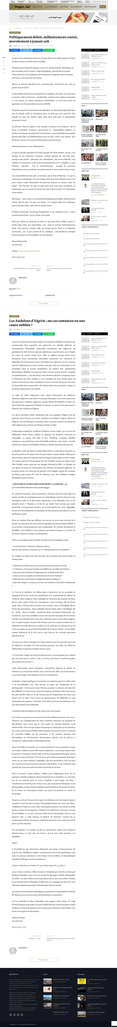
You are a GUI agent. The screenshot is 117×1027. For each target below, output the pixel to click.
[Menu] (12, 6)
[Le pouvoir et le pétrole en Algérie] (82, 1014)
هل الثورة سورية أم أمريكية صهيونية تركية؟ (91, 233)
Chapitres (97, 50)
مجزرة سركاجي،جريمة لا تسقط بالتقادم (99, 200)
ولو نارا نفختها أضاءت (50, 295)
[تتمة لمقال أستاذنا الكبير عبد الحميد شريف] (85, 218)
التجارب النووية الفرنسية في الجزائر (86, 149)
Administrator (17, 45)
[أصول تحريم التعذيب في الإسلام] (85, 73)
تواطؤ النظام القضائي (95, 87)
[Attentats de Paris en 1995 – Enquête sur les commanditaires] (87, 113)
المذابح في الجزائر (99, 119)
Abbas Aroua (91, 983)
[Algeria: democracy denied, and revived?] (82, 989)
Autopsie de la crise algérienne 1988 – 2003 (62, 988)
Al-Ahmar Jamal (14, 316)
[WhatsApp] (4, 73)
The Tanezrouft (31, 2)
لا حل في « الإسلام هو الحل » (16, 295)
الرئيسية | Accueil (37, 6)
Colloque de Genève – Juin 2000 (61, 996)
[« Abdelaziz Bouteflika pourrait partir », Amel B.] (82, 1006)
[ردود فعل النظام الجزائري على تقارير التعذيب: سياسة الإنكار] (85, 56)
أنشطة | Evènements (90, 6)
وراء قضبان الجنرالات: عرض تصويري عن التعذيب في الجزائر (99, 63)
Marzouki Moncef (15, 32)
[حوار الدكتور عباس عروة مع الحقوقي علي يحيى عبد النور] (102, 157)
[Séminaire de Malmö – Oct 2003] (47, 981)
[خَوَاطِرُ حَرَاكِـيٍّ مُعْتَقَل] (85, 177)
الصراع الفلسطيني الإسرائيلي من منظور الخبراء (101, 149)
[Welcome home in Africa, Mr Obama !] (82, 997)
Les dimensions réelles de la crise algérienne (61, 1004)
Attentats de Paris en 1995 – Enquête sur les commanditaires (87, 120)
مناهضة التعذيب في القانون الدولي (98, 79)
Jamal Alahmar (17, 329)
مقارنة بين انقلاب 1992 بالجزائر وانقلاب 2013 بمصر (97, 980)
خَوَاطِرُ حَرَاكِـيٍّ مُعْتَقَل (95, 175)
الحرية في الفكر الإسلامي (86, 163)
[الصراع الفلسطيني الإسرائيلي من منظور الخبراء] (102, 143)
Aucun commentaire (42, 45)
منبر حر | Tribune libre (51, 6)
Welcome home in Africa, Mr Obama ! (96, 996)
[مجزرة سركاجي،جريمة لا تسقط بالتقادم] (85, 202)
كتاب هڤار (103, 6)
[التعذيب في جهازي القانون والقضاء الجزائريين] (85, 97)
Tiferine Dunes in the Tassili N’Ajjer (52, 2)
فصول (83, 50)
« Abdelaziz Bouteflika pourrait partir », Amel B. (97, 1004)
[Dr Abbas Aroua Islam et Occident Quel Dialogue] (87, 129)
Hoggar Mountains (80, 2)
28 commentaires (41, 329)
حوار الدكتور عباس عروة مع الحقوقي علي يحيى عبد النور (101, 163)
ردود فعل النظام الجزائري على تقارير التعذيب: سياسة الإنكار (99, 55)
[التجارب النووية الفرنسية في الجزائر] (87, 143)
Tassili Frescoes (87, 2)
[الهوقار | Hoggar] (22, 6)
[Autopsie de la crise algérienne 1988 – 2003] (47, 989)
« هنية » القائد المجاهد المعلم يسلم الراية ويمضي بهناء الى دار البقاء (95, 244)
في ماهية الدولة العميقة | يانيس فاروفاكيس (97, 209)
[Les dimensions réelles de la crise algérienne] (47, 1005)
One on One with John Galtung (101, 135)
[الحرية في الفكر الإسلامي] (87, 157)
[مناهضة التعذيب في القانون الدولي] (85, 81)
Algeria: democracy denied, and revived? (95, 988)
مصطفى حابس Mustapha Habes (98, 194)
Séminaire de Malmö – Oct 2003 (61, 979)
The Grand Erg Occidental (21, 2)
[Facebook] (4, 62)
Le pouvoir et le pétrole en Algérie (96, 1012)
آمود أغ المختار (100, 202)
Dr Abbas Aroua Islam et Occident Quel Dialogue (87, 135)
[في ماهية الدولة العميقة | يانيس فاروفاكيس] (85, 210)
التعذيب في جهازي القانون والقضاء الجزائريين (98, 96)
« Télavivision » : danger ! (34, 938)
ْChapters (89, 50)
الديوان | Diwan (64, 6)
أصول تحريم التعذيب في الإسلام (97, 71)
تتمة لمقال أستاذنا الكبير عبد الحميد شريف (98, 217)
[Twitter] (4, 65)
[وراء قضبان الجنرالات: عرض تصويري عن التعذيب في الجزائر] (85, 64)
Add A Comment (43, 303)
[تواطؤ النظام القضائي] (85, 89)
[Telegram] (4, 69)
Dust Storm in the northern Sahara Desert (67, 2)
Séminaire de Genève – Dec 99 (61, 1012)
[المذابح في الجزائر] (102, 113)
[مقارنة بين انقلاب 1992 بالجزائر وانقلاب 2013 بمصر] (82, 981)
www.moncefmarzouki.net (29, 251)
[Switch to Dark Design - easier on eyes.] (103, 1)
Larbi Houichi (95, 220)
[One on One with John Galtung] (102, 129)
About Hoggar (13, 2)
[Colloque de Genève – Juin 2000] (47, 997)
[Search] (105, 1)
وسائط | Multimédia (76, 6)
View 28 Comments (43, 959)
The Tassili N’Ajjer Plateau (39, 2)
